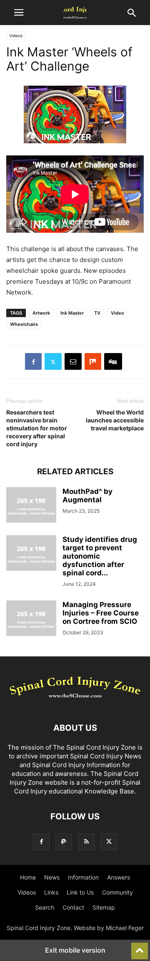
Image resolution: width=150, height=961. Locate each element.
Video (117, 313)
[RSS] (86, 842)
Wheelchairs (24, 324)
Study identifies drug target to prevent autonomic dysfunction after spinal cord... (99, 556)
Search (44, 907)
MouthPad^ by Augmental (87, 495)
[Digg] (113, 361)
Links (51, 892)
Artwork (41, 313)
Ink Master (72, 313)
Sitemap (103, 907)
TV (97, 313)
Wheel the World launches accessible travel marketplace (115, 420)
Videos (15, 35)
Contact (73, 907)
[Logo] (75, 703)
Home (28, 877)
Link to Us (80, 892)
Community (117, 892)
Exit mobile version (75, 950)
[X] (53, 361)
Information (83, 877)
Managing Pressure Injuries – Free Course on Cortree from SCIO (100, 612)
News (52, 877)
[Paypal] (63, 842)
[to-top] (139, 947)
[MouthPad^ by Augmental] (31, 506)
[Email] (73, 361)
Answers (118, 877)
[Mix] (93, 361)
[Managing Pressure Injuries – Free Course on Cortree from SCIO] (31, 619)
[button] (18, 12)
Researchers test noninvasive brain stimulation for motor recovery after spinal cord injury (36, 428)
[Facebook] (33, 361)
